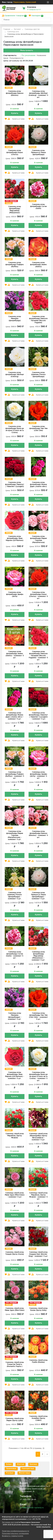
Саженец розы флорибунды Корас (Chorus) (14, 152)
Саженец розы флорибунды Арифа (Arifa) (14, 594)
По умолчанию (28, 55)
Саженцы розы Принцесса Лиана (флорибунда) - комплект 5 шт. (38, 895)
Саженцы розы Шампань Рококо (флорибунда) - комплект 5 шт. (14, 895)
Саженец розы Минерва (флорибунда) (14, 318)
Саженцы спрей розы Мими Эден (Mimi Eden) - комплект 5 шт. (14, 1195)
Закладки (37, 15)
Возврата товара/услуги (12, 1536)
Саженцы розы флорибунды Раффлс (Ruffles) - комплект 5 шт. (14, 775)
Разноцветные (28, 1468)
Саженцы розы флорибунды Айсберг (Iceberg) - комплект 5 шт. (38, 94)
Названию (41, 55)
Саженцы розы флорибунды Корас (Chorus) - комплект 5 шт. (38, 595)
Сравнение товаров (15, 15)
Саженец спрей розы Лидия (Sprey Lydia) (15, 1419)
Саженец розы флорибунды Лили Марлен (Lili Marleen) (14, 538)
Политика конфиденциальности (15, 1531)
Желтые (20, 1464)
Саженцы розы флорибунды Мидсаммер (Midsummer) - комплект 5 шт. (38, 956)
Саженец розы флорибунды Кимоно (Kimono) (15, 93)
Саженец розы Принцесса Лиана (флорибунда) (38, 152)
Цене (5, 58)
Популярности (16, 58)
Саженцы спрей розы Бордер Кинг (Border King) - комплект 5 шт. (38, 1254)
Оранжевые (11, 1468)
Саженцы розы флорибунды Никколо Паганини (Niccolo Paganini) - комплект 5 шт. (38, 655)
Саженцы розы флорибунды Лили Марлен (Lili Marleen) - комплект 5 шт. (14, 1075)
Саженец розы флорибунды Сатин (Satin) (38, 206)
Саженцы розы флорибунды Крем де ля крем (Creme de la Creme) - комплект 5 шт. (38, 1076)
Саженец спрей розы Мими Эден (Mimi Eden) (14, 1309)
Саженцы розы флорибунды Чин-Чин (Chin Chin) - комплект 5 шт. (38, 1016)
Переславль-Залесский (24, 2)
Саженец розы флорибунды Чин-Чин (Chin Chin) (38, 428)
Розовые (9, 1473)
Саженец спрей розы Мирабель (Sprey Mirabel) (15, 1135)
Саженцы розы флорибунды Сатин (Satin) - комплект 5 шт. (14, 955)
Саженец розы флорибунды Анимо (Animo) (38, 264)
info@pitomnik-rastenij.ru (32, 1507)
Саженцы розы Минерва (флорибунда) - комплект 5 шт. (14, 1016)
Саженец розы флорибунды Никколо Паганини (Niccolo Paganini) (38, 319)
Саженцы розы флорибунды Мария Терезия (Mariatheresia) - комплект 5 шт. (14, 835)
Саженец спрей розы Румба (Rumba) (38, 1361)
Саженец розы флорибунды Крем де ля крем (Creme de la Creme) (14, 429)
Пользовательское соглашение (15, 1533)
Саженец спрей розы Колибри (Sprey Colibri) (38, 1418)
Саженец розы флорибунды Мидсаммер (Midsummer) (14, 209)
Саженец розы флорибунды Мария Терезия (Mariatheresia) (38, 539)
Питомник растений (10, 1522)
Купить (14, 113)
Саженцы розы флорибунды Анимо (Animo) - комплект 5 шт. (15, 654)
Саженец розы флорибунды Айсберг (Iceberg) (14, 374)
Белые (9, 1464)
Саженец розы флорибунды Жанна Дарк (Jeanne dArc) (38, 484)
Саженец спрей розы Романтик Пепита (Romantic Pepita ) (15, 1364)
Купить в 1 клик (18, 119)
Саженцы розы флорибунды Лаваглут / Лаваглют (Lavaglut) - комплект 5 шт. (38, 716)
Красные (33, 1464)
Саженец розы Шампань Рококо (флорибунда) (38, 374)
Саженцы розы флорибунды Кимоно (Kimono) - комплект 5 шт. (38, 834)
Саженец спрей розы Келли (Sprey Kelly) (38, 1309)
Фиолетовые (24, 1473)
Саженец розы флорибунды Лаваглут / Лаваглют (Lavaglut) (14, 484)
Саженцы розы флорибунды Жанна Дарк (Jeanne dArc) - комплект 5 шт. (15, 716)
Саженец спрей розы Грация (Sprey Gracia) (14, 1253)
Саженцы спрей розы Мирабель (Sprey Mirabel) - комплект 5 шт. (38, 1196)
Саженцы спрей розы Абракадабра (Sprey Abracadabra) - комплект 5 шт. (38, 1137)
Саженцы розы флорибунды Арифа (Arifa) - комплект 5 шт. (38, 775)
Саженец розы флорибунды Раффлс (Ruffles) (14, 264)
